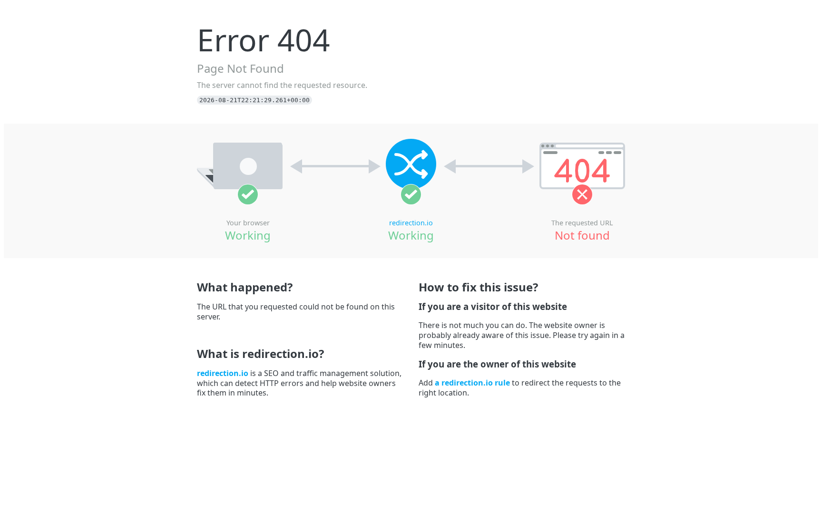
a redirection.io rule (472, 382)
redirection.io (411, 222)
